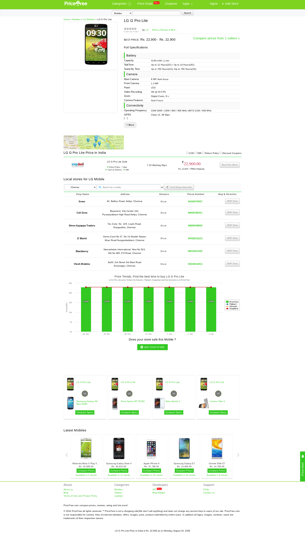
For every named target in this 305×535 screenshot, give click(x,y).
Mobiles (118, 489)
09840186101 (195, 212)
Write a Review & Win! (163, 30)
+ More (130, 125)
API (156, 489)
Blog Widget (158, 492)
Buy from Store (230, 164)
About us (68, 489)
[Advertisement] (90, 92)
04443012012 (195, 264)
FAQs (206, 489)
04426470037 (195, 201)
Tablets (118, 492)
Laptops (118, 496)
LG (147, 30)
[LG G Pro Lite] (96, 64)
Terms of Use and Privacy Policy (80, 496)
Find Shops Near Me (180, 187)
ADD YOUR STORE (154, 347)
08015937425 (195, 251)
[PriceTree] (76, 5)
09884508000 (195, 225)
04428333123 (195, 238)
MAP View (232, 201)
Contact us (209, 492)
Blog (66, 492)
